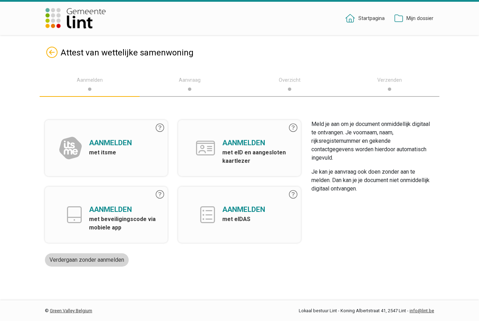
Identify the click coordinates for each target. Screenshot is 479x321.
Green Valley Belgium (71, 310)
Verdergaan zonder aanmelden (86, 259)
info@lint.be (422, 310)
